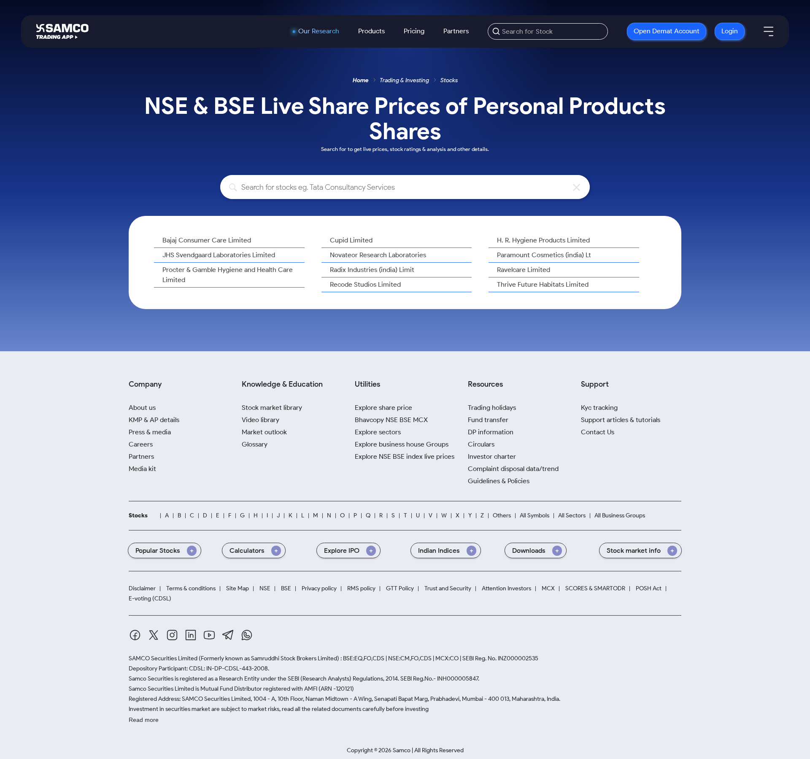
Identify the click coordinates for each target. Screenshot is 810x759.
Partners (456, 31)
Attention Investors (506, 588)
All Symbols (534, 515)
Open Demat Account (666, 31)
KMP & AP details (154, 420)
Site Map (237, 588)
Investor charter (492, 456)
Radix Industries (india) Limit (372, 270)
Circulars (481, 444)
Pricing (414, 31)
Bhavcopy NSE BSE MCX (391, 420)
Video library (260, 420)
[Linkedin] (190, 635)
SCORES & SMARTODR (595, 588)
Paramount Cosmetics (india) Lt (544, 255)
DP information (490, 432)
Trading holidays (492, 408)
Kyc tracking (599, 408)
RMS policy (361, 588)
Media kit (142, 469)
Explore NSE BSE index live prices (404, 456)
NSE (264, 588)
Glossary (254, 444)
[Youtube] (209, 635)
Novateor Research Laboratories (378, 255)
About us (142, 408)
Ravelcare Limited (523, 270)
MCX (548, 588)
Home (361, 80)
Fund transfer (488, 420)
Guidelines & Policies (498, 481)
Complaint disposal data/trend (513, 469)
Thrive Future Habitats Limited (543, 284)
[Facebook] (135, 635)
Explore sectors (378, 432)
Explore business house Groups (401, 444)
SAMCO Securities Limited (163, 658)
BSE (286, 588)
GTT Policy (400, 588)
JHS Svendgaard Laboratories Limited (218, 255)
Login (729, 31)
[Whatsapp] (246, 635)
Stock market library (272, 408)
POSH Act (649, 588)
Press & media (150, 432)
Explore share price (383, 408)
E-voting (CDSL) (150, 598)
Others (502, 515)
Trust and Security (447, 588)
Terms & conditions (191, 588)
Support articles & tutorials (620, 420)
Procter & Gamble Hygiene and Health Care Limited (227, 275)
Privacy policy (319, 588)
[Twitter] (153, 635)
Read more (144, 719)
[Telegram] (228, 634)
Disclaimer (142, 588)
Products (371, 31)
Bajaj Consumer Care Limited (206, 240)
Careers (141, 444)
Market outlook (264, 432)
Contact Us (597, 432)
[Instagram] (172, 635)
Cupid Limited (351, 240)
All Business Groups (619, 515)
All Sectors (572, 515)
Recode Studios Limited (365, 284)
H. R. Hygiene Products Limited (543, 240)
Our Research (318, 31)
